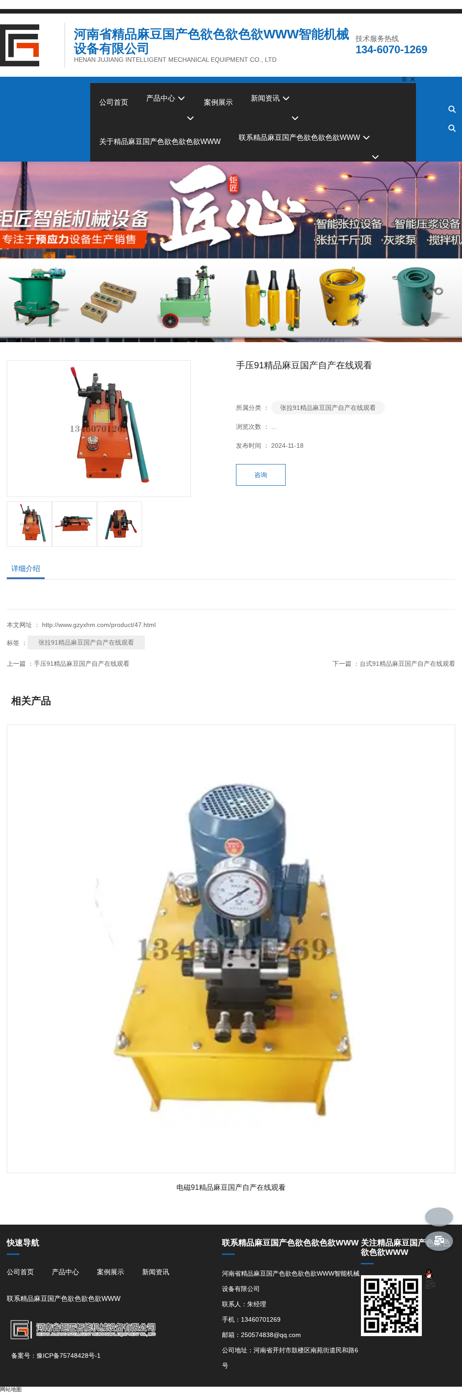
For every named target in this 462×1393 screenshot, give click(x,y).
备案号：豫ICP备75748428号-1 (56, 1355)
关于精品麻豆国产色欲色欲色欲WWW (160, 141)
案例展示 (218, 102)
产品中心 (161, 98)
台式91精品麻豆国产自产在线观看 (407, 663)
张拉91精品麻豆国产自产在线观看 (328, 407)
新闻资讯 (266, 98)
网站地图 (11, 1389)
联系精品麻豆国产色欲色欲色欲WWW (300, 137)
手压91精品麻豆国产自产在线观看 (81, 663)
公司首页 (113, 102)
